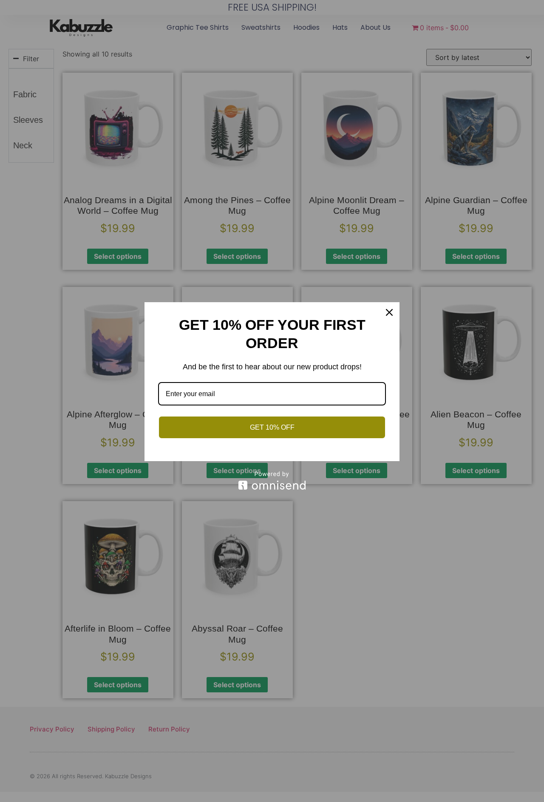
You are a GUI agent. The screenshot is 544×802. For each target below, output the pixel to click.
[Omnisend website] (272, 480)
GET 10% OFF (272, 427)
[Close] (389, 312)
